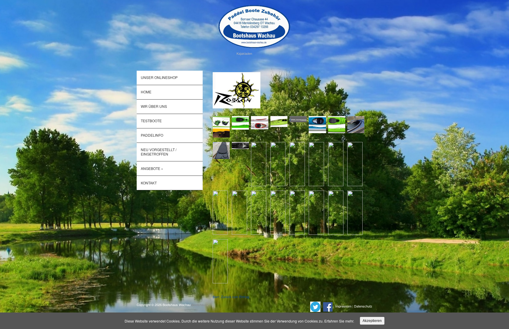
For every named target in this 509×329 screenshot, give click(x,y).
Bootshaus (199, 304)
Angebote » (152, 168)
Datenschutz (363, 306)
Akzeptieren (372, 321)
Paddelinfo (152, 135)
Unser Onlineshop (159, 77)
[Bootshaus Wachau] (254, 26)
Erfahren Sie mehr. (339, 320)
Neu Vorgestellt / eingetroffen (158, 151)
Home (146, 91)
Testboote (151, 120)
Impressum (343, 306)
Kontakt (149, 182)
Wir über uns (154, 106)
